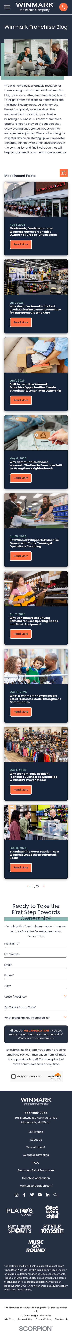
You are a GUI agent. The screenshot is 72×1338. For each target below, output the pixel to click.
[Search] (55, 1195)
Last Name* (12, 954)
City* (7, 986)
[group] (36, 218)
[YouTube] (40, 1195)
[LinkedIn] (47, 1195)
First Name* (11, 943)
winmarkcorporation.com (36, 1186)
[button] (43, 886)
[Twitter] (32, 1195)
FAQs (36, 1163)
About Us (36, 1140)
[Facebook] (24, 1195)
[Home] (35, 7)
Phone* (9, 975)
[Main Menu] (7, 7)
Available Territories (36, 1155)
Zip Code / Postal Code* (20, 1007)
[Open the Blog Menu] (64, 173)
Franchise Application (36, 1178)
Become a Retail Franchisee (36, 1170)
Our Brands (36, 1132)
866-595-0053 (36, 1113)
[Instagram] (16, 1195)
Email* (8, 964)
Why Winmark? (35, 1147)
